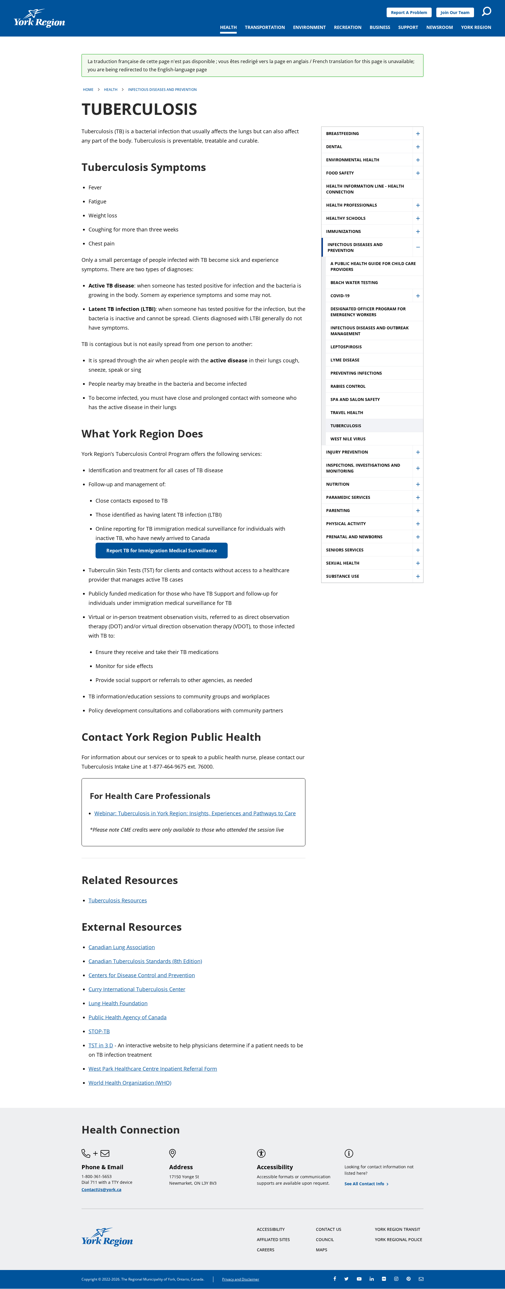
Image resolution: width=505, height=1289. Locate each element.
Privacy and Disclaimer (240, 1279)
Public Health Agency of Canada (128, 1017)
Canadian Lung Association (122, 947)
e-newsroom (421, 1278)
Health (110, 89)
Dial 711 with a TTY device (107, 1182)
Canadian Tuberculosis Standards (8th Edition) (145, 961)
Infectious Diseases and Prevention (162, 89)
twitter (346, 1278)
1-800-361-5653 (97, 1176)
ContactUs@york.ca (101, 1189)
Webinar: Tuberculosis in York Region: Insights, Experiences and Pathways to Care (195, 813)
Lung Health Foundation (118, 1003)
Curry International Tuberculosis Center (137, 989)
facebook (334, 1278)
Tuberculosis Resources (118, 900)
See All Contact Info (364, 1183)
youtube (359, 1278)
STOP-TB (99, 1031)
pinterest (409, 1278)
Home (88, 89)
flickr (384, 1278)
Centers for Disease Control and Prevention (142, 975)
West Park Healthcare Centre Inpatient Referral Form (153, 1068)
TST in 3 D (101, 1045)
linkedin (372, 1278)
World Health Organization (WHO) (130, 1082)
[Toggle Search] (486, 11)
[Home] (39, 18)
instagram (396, 1278)
